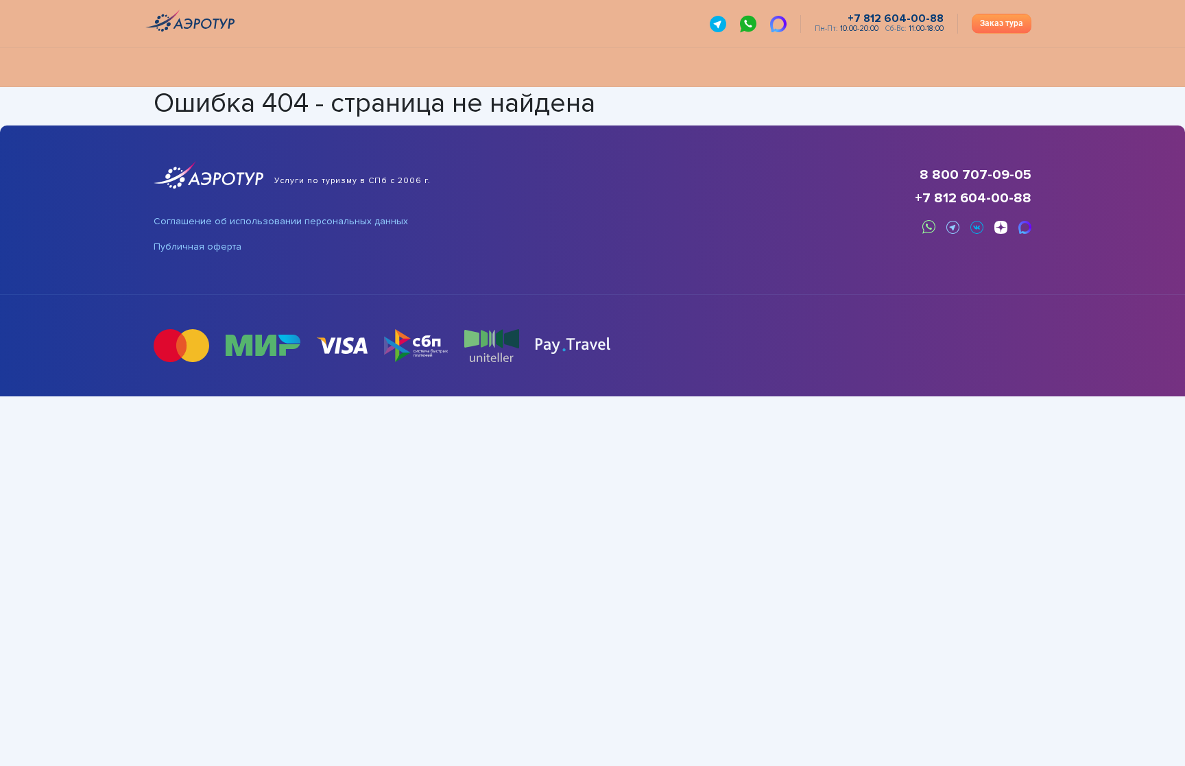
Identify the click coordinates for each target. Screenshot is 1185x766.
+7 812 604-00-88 (973, 198)
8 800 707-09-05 (975, 175)
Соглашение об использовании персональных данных (281, 221)
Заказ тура (1001, 23)
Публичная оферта (197, 246)
